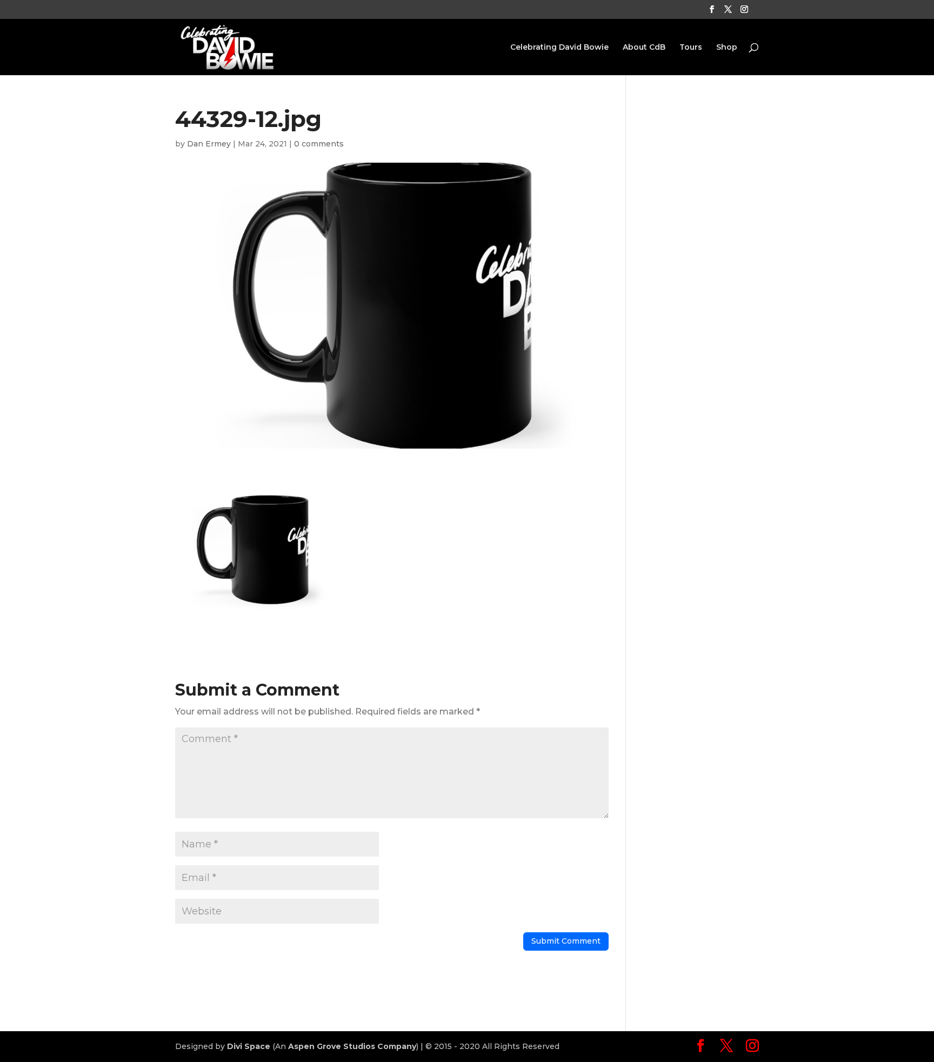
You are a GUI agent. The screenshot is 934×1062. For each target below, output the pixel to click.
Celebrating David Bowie (559, 47)
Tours (690, 47)
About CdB (644, 47)
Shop (726, 47)
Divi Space (248, 1046)
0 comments (319, 144)
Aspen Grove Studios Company (352, 1046)
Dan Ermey (209, 144)
